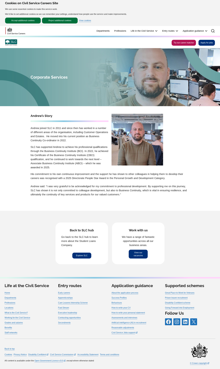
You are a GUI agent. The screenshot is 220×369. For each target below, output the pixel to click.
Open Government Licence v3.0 (49, 361)
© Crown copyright (198, 363)
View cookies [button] (85, 21)
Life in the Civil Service (142, 31)
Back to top (10, 349)
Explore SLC (82, 255)
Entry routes (168, 31)
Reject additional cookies (60, 20)
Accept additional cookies (23, 20)
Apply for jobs (207, 43)
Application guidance (193, 31)
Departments (103, 31)
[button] (213, 31)
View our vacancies (138, 253)
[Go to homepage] (15, 31)
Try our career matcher (184, 43)
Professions (120, 31)
